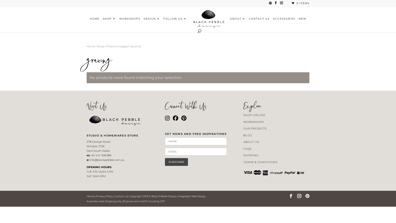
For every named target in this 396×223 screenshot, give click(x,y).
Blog (247, 135)
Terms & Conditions (260, 162)
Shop (107, 18)
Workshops (129, 18)
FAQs (247, 148)
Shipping (251, 155)
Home (94, 18)
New (302, 18)
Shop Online (254, 115)
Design (150, 18)
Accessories (284, 18)
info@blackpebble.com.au (107, 159)
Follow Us (173, 18)
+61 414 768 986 (101, 155)
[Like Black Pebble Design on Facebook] (175, 119)
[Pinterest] (270, 4)
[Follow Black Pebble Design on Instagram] (167, 119)
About (235, 18)
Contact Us (259, 18)
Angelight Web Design (192, 196)
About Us (251, 142)
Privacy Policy (104, 196)
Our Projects (255, 128)
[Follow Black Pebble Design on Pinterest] (183, 119)
